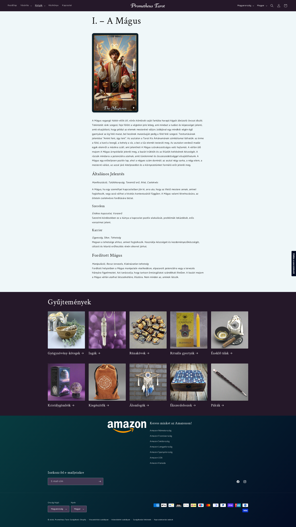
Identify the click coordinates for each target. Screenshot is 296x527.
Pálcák (215, 405)
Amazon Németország (160, 430)
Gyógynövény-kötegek (64, 353)
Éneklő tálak (220, 353)
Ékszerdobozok (181, 405)
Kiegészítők (97, 405)
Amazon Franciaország (161, 436)
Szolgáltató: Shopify (78, 520)
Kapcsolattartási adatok (163, 519)
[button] (26, 5)
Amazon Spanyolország (161, 452)
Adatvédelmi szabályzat (120, 519)
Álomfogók (137, 405)
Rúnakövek (138, 353)
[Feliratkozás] (99, 481)
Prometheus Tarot (62, 520)
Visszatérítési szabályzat (99, 519)
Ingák (93, 353)
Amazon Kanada (158, 463)
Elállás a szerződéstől (294, 263)
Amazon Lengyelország (161, 447)
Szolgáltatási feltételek (142, 519)
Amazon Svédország (159, 441)
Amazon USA (156, 458)
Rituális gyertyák (182, 353)
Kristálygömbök (59, 405)
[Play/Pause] (134, 108)
